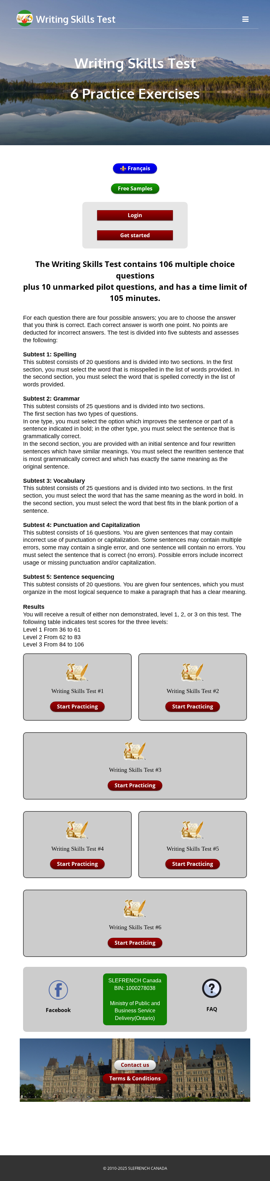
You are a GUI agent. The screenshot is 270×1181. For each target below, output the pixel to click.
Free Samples (135, 188)
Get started (135, 235)
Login (135, 215)
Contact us (135, 1064)
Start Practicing (77, 706)
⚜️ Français (135, 168)
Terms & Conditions (135, 1078)
